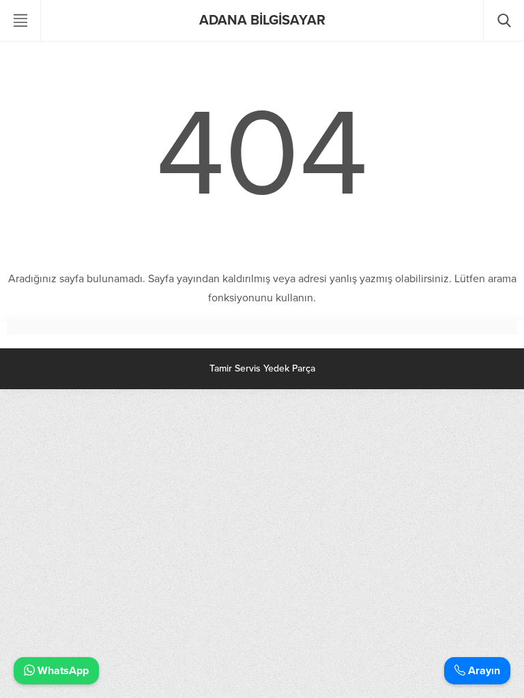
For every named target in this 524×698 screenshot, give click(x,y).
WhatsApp (62, 671)
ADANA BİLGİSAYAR (262, 20)
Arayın (482, 671)
